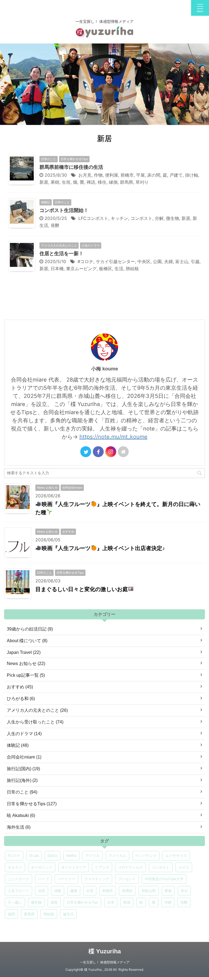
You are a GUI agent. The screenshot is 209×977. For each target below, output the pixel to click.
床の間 (153, 175)
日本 (110, 902)
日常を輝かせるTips (82, 902)
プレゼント (127, 879)
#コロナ (85, 261)
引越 (195, 261)
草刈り (142, 182)
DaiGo (52, 856)
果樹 (55, 182)
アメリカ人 (117, 856)
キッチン (119, 218)
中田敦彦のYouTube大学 (164, 879)
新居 (43, 182)
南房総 (127, 891)
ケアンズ (102, 867)
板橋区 (105, 268)
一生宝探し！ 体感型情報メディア (105, 962)
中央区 (143, 261)
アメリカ (92, 856)
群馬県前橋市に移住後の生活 (71, 167)
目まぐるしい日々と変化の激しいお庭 (81, 589)
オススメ (15, 867)
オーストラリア (73, 867)
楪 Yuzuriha (104, 951)
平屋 (140, 175)
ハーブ (43, 879)
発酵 (55, 225)
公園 (157, 261)
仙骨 (41, 891)
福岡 (11, 914)
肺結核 (132, 268)
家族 (168, 891)
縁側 (113, 182)
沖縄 (167, 902)
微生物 (172, 218)
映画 (126, 902)
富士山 (181, 261)
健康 (73, 891)
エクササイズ (176, 856)
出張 (89, 891)
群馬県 (126, 182)
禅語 (91, 182)
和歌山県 (149, 891)
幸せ (184, 891)
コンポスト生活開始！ (63, 210)
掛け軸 (191, 175)
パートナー (66, 879)
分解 (159, 218)
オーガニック (41, 867)
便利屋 (111, 175)
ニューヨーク (18, 879)
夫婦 (168, 261)
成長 (54, 902)
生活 (119, 268)
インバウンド (145, 856)
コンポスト (141, 218)
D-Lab (34, 856)
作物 (98, 175)
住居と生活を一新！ (61, 253)
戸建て (176, 175)
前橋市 (127, 175)
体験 (57, 891)
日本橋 (57, 268)
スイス (184, 867)
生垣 (66, 182)
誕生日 (68, 914)
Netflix (71, 856)
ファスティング (96, 879)
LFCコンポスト (93, 218)
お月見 (84, 175)
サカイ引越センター (115, 261)
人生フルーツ (18, 891)
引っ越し (15, 902)
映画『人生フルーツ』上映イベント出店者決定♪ (103, 548)
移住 (102, 182)
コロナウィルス (130, 867)
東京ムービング (81, 268)
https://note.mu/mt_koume (113, 436)
